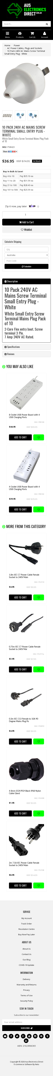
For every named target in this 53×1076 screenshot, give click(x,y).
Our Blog (26, 959)
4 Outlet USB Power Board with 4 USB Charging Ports (24, 488)
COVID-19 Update (26, 965)
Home (7, 45)
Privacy (26, 990)
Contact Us (26, 954)
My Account (26, 918)
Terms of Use (27, 995)
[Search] (47, 24)
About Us (27, 948)
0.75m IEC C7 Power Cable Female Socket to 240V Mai (24, 648)
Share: (5, 151)
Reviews (10, 354)
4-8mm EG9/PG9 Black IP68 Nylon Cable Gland (25, 792)
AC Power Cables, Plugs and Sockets (24, 48)
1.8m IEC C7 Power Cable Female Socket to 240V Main (24, 576)
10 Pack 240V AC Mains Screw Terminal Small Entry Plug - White (24, 52)
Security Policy (26, 1001)
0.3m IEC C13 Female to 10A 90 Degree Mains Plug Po (23, 720)
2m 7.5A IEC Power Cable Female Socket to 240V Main (24, 864)
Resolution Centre (27, 929)
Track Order (26, 923)
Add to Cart (28, 222)
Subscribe (25, 1028)
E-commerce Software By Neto (26, 1064)
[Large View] (7, 115)
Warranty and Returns (27, 984)
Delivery (26, 979)
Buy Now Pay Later (26, 934)
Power (17, 45)
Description (12, 281)
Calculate (27, 266)
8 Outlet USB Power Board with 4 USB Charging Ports (24, 416)
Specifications (13, 347)
